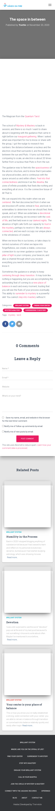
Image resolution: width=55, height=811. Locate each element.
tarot (19, 315)
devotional (45, 213)
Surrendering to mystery (35, 310)
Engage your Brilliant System (27, 770)
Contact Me (37, 798)
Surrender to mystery (37, 756)
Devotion (12, 622)
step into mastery (27, 297)
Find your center (15, 756)
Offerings (45, 791)
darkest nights (40, 220)
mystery (11, 315)
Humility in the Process (21, 536)
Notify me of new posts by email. (18, 432)
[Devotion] (27, 589)
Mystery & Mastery (25, 125)
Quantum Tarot (32, 116)
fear (37, 206)
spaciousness (42, 167)
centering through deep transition (18, 275)
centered (6, 202)
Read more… (12, 557)
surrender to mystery (26, 293)
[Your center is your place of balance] (27, 672)
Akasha (40, 182)
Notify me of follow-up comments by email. (23, 426)
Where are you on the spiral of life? (27, 749)
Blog (15, 798)
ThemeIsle (37, 804)
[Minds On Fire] (13, 4)
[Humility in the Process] (27, 504)
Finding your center (42, 305)
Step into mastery (27, 763)
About (24, 798)
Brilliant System (22, 305)
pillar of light (8, 255)
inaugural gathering (27, 136)
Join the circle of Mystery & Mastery (27, 784)
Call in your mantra (27, 777)
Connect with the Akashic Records (21, 791)
